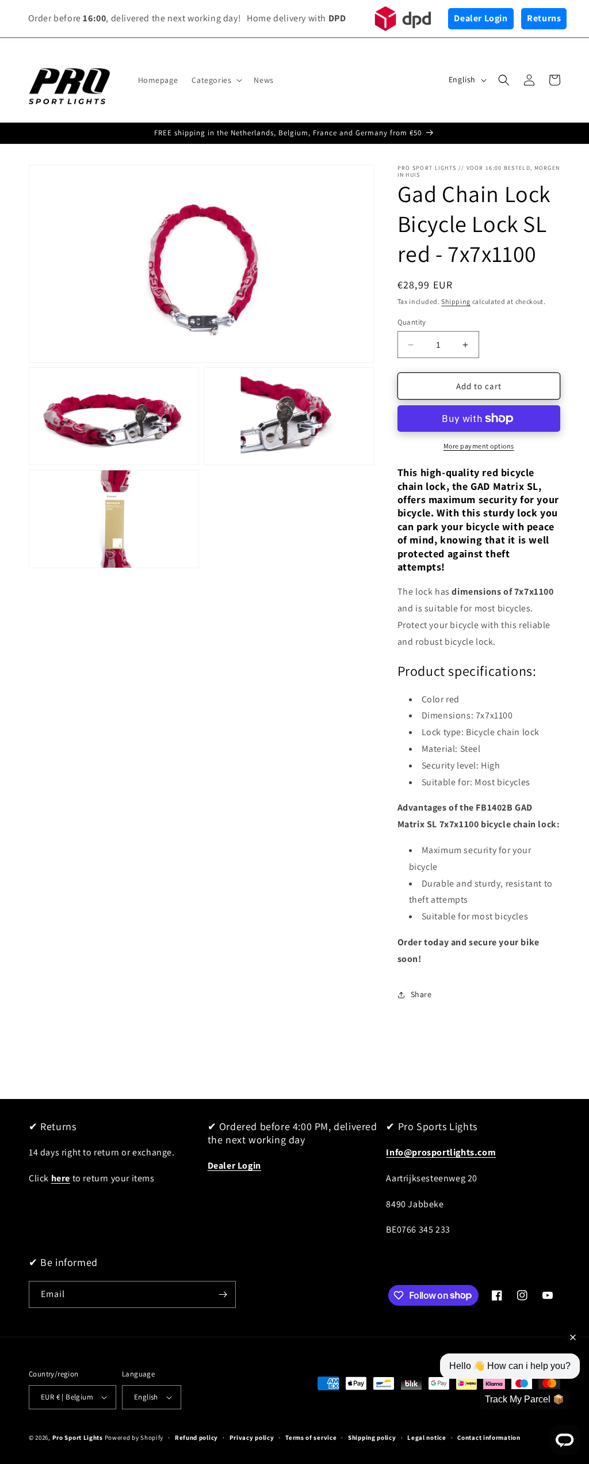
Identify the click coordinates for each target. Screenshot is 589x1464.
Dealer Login (480, 18)
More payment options (478, 446)
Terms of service (310, 1437)
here (60, 1178)
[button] (216, 80)
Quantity (411, 322)
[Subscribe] (222, 1294)
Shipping (456, 301)
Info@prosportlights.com (441, 1152)
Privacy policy (252, 1437)
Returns (544, 18)
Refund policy (196, 1437)
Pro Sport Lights (77, 1437)
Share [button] (421, 994)
